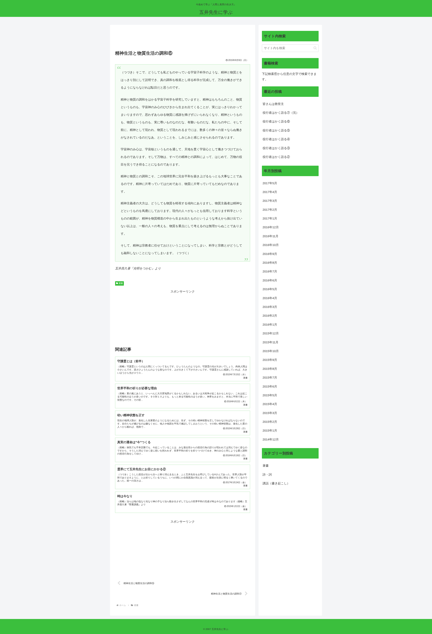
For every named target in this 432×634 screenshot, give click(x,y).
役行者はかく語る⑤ (276, 130)
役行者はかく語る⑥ (276, 121)
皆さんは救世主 (273, 104)
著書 (121, 283)
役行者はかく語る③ (276, 148)
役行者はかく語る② (276, 157)
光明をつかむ (142, 268)
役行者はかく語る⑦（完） (281, 112)
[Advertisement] (182, 38)
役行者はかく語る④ (276, 139)
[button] (315, 48)
